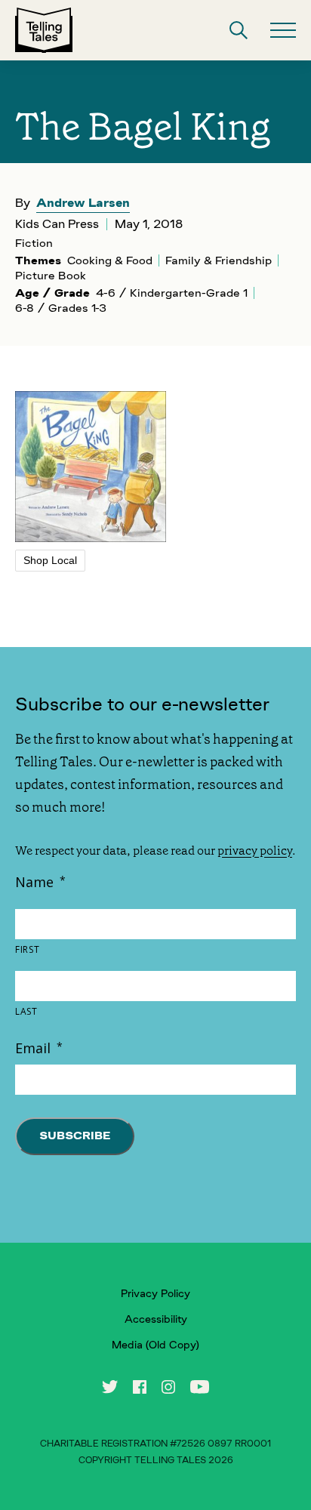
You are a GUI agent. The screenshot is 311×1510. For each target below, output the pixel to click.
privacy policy (254, 850)
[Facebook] (139, 1387)
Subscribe (74, 1135)
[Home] (43, 30)
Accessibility (156, 1319)
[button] (238, 30)
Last (26, 1011)
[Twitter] (110, 1387)
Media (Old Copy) (155, 1344)
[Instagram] (168, 1387)
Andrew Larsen (83, 203)
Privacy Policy (155, 1293)
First (27, 949)
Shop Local (50, 560)
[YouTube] (199, 1387)
